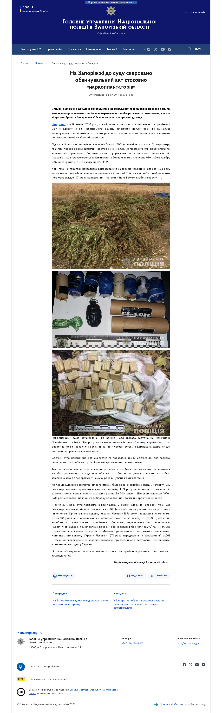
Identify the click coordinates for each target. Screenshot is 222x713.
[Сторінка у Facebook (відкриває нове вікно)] (149, 49)
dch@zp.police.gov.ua (190, 643)
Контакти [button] (129, 49)
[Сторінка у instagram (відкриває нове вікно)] (170, 49)
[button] (30, 633)
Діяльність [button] (74, 49)
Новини (39, 63)
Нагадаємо (58, 124)
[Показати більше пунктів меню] (144, 49)
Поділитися (137, 576)
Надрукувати (65, 576)
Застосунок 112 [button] (31, 49)
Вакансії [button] (112, 49)
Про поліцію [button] (54, 49)
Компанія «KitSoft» (171, 704)
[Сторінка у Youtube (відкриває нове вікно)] (163, 49)
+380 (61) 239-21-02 (133, 643)
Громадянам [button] (94, 49)
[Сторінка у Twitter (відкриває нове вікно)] (156, 49)
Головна (25, 63)
